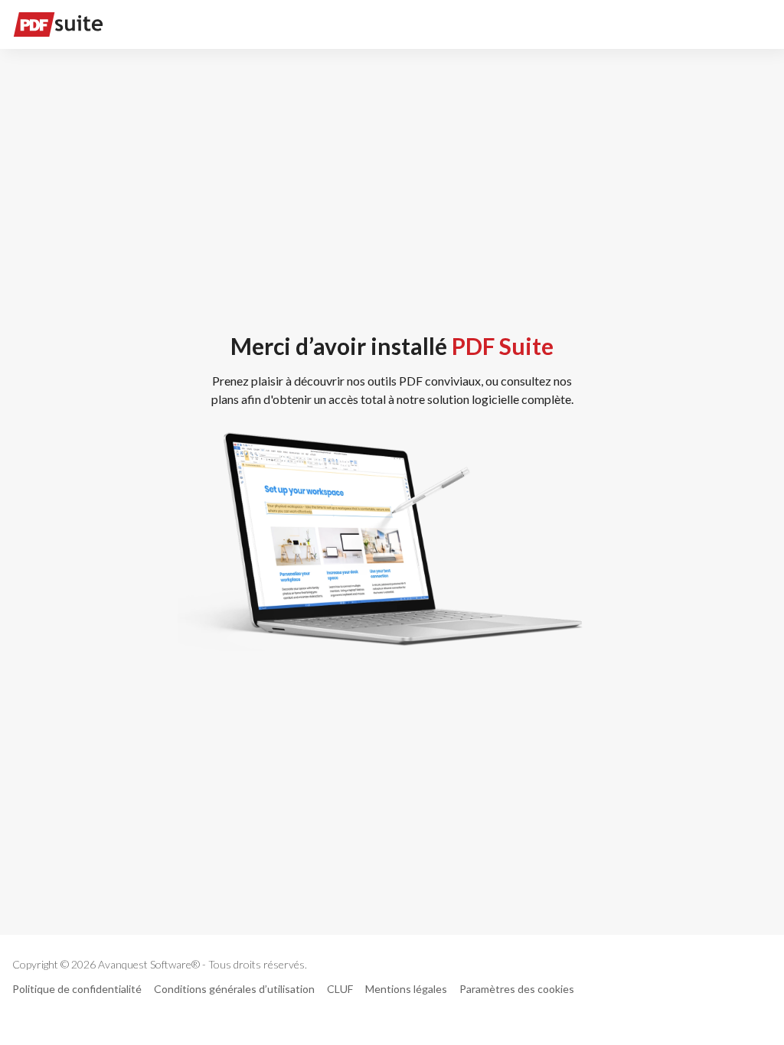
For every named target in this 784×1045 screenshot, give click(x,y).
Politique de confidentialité (77, 988)
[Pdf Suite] (58, 24)
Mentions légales (406, 988)
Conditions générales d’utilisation (234, 988)
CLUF (340, 988)
